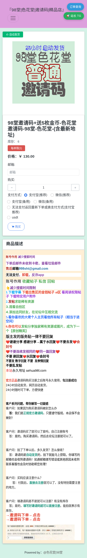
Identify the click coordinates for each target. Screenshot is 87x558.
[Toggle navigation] (13, 18)
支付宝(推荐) (38, 195)
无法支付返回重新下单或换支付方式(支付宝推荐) (43, 210)
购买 (16, 226)
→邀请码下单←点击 (23, 515)
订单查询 (75, 6)
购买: (11, 179)
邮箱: (11, 164)
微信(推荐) (62, 195)
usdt (15, 217)
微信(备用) (45, 201)
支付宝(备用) (21, 201)
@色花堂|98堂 (53, 552)
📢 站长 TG (73, 15)
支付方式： (16, 195)
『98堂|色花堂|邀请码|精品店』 (36, 9)
